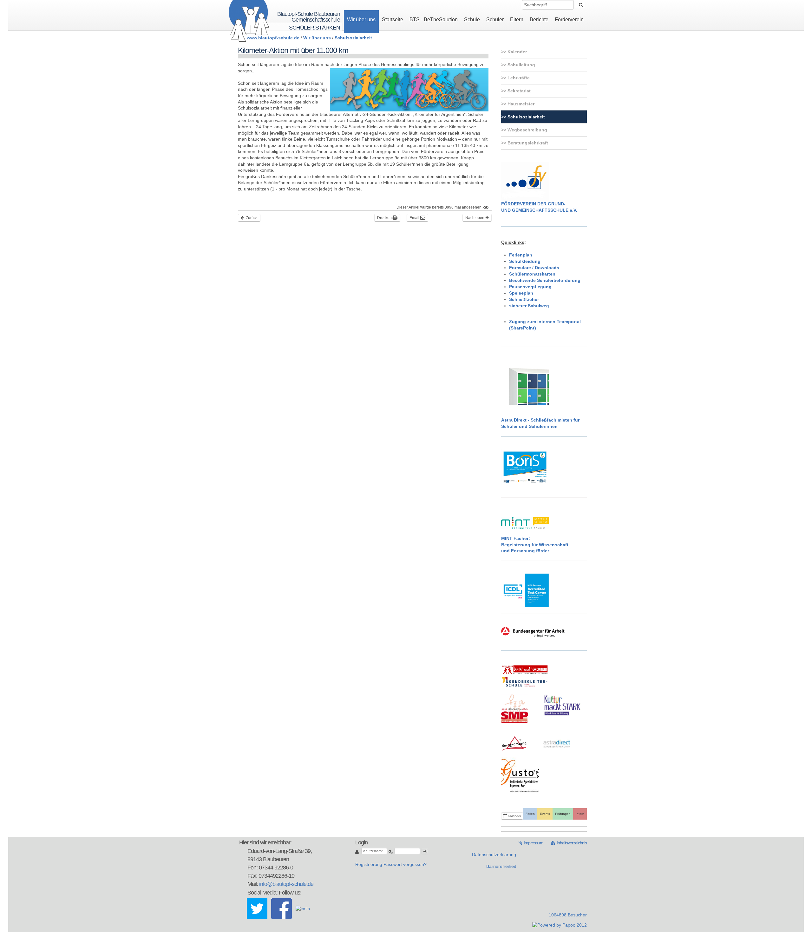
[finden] (580, 5)
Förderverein (569, 19)
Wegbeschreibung (526, 129)
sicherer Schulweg (529, 305)
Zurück (251, 218)
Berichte (539, 19)
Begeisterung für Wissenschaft (534, 544)
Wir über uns (361, 19)
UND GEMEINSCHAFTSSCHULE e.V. (539, 210)
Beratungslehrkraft (527, 142)
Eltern (516, 19)
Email (414, 218)
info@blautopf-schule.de (286, 884)
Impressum (531, 842)
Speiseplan (521, 293)
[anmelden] (425, 851)
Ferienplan (520, 254)
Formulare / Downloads (534, 267)
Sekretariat (518, 90)
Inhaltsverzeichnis (569, 842)
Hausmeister (520, 103)
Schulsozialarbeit (353, 37)
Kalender (516, 51)
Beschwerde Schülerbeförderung (544, 280)
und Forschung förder (525, 550)
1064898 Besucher (568, 914)
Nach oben (475, 218)
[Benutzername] (357, 852)
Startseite (392, 19)
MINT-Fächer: (515, 538)
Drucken (385, 218)
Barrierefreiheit (501, 866)
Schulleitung (520, 64)
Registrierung (368, 864)
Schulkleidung (524, 261)
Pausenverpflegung (530, 286)
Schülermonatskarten (532, 273)
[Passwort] (391, 852)
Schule (472, 19)
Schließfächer (524, 299)
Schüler (495, 19)
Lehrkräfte (518, 77)
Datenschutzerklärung (494, 854)
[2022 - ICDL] (525, 590)
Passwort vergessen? (405, 864)
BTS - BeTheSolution (433, 19)
